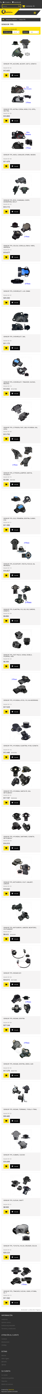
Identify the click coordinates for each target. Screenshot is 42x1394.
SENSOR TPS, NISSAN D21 (12, 973)
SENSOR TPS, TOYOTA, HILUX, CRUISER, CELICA (20, 1246)
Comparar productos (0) (10, 29)
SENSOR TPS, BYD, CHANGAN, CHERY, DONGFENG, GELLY (17, 201)
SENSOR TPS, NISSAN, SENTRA (14, 1018)
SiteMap (3, 1345)
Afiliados (4, 1362)
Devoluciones (5, 1342)
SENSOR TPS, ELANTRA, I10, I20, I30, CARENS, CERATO (19, 610)
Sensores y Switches (11, 19)
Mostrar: (25, 32)
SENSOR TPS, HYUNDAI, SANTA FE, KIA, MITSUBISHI (17, 792)
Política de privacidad (8, 1325)
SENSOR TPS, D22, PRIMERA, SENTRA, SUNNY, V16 (20, 519)
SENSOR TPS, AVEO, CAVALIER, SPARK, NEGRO (20, 155)
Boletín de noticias (7, 1384)
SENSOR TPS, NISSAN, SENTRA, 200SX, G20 (18, 1064)
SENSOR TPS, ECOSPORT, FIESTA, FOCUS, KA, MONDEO (19, 564)
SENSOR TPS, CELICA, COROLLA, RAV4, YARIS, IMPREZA (19, 246)
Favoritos (4, 1381)
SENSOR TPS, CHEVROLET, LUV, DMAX (17, 291)
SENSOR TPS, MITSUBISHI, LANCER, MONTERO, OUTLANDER (20, 928)
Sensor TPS (22, 19)
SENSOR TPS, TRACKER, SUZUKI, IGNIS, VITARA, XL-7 (20, 1292)
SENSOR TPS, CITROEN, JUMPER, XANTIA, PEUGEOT (18, 473)
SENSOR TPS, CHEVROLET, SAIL (14, 336)
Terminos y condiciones (8, 1328)
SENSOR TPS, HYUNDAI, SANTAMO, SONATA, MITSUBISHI (19, 837)
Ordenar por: (7, 32)
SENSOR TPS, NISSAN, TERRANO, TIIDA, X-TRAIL (20, 1109)
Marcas (3, 1355)
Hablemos (4, 1319)
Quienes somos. (6, 1322)
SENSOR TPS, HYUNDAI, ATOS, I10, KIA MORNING (21, 700)
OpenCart (11, 1389)
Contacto (4, 1339)
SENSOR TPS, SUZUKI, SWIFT (14, 1200)
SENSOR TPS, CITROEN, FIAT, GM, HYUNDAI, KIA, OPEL (21, 428)
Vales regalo (5, 1358)
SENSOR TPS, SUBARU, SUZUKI (14, 1155)
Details (16, 75)
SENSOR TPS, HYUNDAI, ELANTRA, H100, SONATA (21, 746)
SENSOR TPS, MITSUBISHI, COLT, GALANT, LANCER (18, 883)
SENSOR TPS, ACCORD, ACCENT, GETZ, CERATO (20, 64)
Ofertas (3, 1365)
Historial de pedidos (7, 1378)
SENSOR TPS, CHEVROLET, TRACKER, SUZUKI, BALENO (19, 383)
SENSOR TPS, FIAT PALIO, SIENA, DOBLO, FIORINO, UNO (18, 655)
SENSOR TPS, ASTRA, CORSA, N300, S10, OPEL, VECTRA (20, 110)
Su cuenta (4, 1375)
